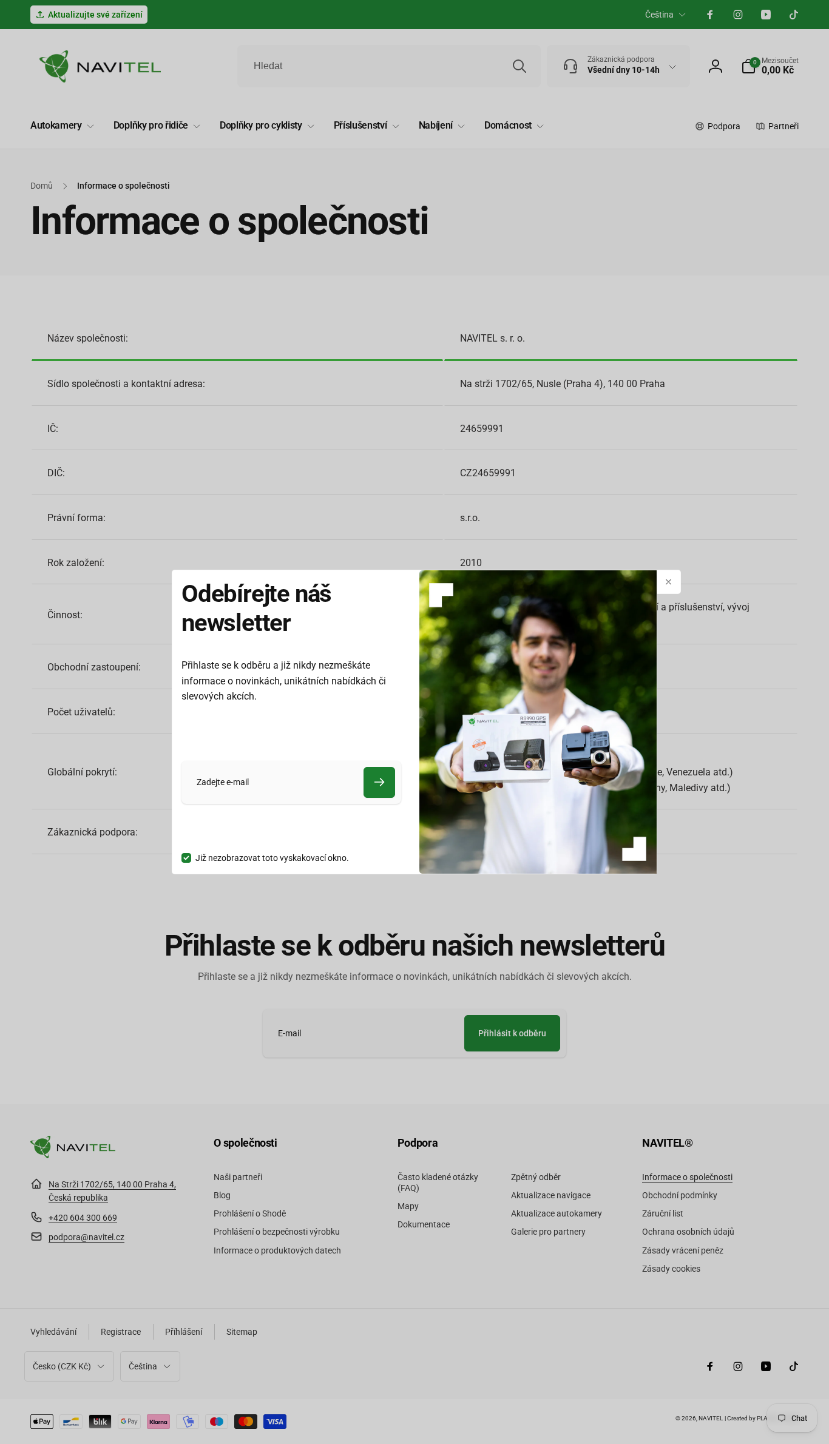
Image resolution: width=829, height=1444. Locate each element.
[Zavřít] (669, 582)
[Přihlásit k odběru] (379, 782)
